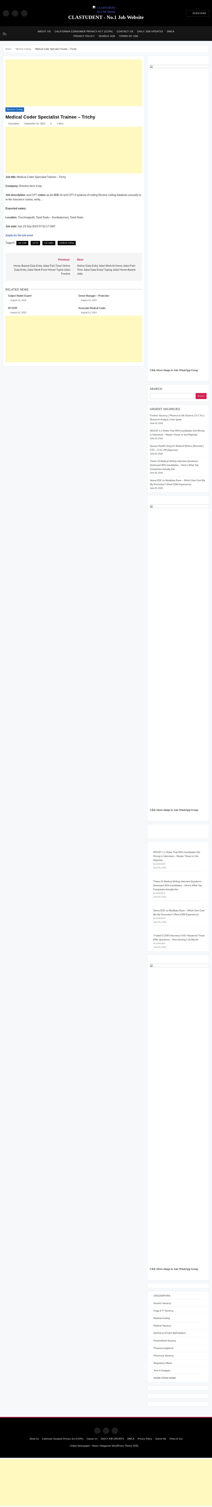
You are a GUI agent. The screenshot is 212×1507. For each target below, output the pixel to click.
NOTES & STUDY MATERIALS (170, 1333)
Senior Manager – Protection (93, 295)
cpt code (22, 243)
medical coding (66, 243)
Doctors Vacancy (162, 1303)
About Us (44, 31)
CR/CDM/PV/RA (162, 1295)
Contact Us (125, 31)
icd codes (48, 243)
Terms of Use (128, 36)
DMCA (170, 31)
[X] (24, 13)
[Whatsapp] (115, 1431)
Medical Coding (15, 109)
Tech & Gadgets (162, 1370)
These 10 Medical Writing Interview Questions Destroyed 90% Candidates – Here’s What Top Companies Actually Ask (174, 465)
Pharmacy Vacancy (164, 1355)
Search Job (107, 36)
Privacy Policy (84, 36)
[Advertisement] (73, 83)
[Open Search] (208, 33)
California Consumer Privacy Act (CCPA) (84, 31)
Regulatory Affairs (163, 1363)
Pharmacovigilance (163, 1348)
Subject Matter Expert (19, 295)
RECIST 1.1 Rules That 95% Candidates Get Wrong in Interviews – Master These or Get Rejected (176, 856)
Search (156, 389)
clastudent (13, 123)
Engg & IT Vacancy (163, 1310)
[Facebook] (6, 13)
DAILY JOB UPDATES (150, 31)
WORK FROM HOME (165, 1378)
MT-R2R (12, 308)
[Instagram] (15, 13)
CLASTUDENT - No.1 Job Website (106, 17)
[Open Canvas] (4, 34)
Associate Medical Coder (92, 308)
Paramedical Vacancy (165, 1340)
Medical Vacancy (162, 1325)
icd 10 (35, 243)
